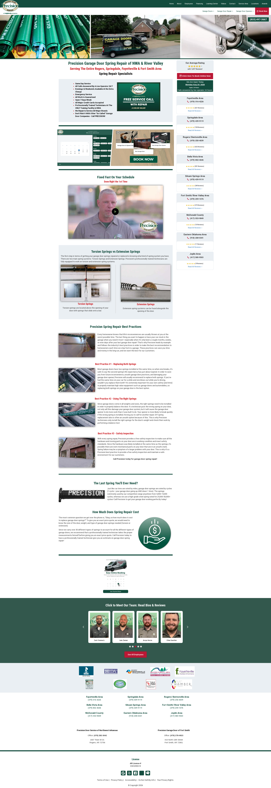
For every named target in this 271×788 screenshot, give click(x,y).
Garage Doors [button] (208, 11)
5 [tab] (141, 647)
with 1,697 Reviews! (195, 69)
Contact (232, 4)
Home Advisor (147, 773)
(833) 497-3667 (258, 19)
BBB (141, 773)
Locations (255, 4)
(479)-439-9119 (196, 121)
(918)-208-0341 (196, 238)
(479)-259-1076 (196, 199)
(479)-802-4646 (196, 160)
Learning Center (212, 4)
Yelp (129, 773)
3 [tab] (135, 647)
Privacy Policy (117, 780)
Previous (83, 627)
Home (171, 4)
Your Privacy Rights (165, 780)
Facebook (135, 773)
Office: (97, 735)
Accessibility (130, 780)
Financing (199, 4)
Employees (189, 4)
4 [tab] (138, 647)
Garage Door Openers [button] (244, 11)
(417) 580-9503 (196, 257)
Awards (264, 4)
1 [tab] (130, 647)
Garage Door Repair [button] (224, 11)
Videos (223, 4)
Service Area (243, 4)
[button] (195, 109)
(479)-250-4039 (196, 140)
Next (187, 627)
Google (123, 773)
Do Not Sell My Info (147, 780)
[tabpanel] (99, 626)
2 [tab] (133, 647)
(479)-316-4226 (196, 101)
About (179, 4)
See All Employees (135, 654)
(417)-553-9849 (196, 218)
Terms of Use (103, 780)
